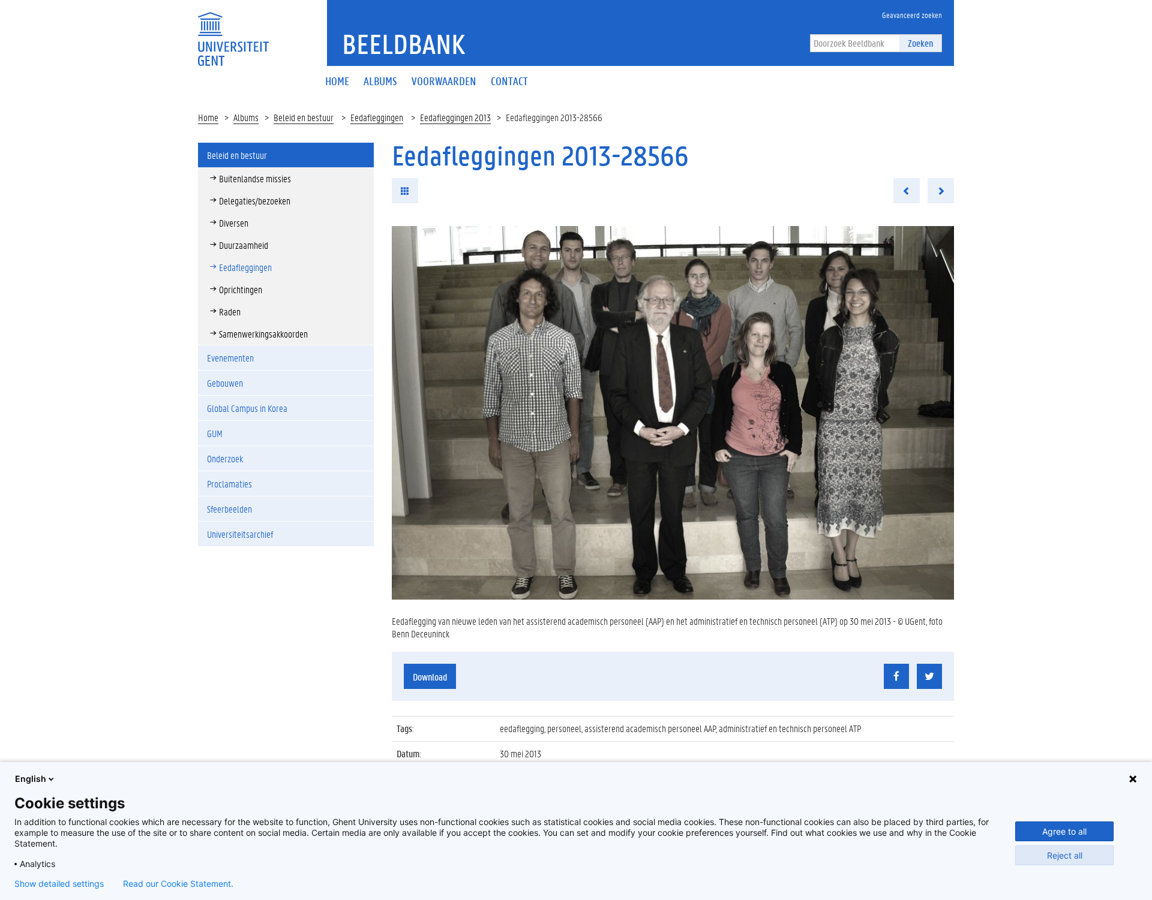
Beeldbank (403, 44)
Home (208, 117)
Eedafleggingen (376, 117)
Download (430, 676)
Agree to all (1064, 831)
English (30, 778)
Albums (246, 117)
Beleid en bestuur (304, 117)
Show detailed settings (59, 884)
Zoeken (920, 43)
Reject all (1064, 855)
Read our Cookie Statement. (178, 884)
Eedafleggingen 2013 (455, 117)
